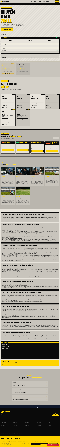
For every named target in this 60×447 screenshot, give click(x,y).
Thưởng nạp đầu (27, 422)
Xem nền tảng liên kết (7, 29)
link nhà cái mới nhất (29, 407)
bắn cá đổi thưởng (34, 405)
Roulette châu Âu (15, 425)
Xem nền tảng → (8, 73)
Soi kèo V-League (3, 422)
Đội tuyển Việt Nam (3, 425)
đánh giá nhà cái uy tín (35, 407)
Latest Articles (9, 405)
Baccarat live (15, 422)
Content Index (4, 405)
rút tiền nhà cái (55, 405)
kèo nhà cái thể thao (15, 405)
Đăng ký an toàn (39, 422)
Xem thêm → (3, 364)
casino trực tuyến (20, 405)
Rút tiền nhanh (39, 425)
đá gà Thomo (26, 405)
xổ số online (29, 405)
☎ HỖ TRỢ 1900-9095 (35, 444)
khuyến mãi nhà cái (40, 405)
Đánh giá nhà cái (51, 422)
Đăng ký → (17, 29)
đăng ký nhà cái (45, 405)
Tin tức (50, 425)
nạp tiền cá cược (50, 405)
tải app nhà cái (23, 407)
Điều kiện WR (27, 425)
